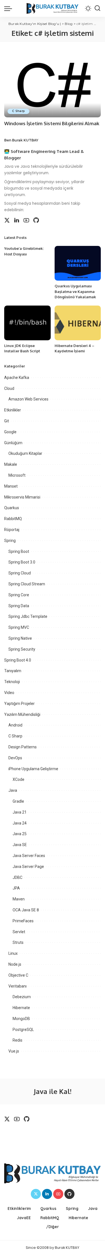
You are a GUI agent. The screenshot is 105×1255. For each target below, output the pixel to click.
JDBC (17, 877)
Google (10, 432)
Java (12, 790)
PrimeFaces (23, 921)
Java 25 (20, 834)
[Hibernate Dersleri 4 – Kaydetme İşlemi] (78, 323)
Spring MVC (18, 627)
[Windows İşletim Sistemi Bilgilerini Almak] (52, 84)
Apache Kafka (16, 377)
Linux (13, 953)
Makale (10, 464)
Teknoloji (12, 681)
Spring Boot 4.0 (17, 660)
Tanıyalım (12, 671)
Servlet (19, 932)
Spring (10, 540)
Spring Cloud (19, 573)
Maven (19, 899)
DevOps (15, 758)
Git (6, 421)
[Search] (97, 8)
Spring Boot (18, 551)
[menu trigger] (9, 8)
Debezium (22, 997)
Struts (18, 942)
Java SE (20, 844)
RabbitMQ (13, 518)
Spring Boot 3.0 (21, 562)
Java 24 (20, 823)
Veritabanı (17, 986)
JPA (16, 888)
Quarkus (11, 508)
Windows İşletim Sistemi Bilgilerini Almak (51, 123)
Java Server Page (28, 866)
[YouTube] (26, 220)
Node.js (14, 964)
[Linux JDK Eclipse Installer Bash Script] (27, 323)
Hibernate (21, 1007)
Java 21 (20, 812)
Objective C (18, 975)
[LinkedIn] (16, 220)
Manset (11, 486)
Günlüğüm (13, 443)
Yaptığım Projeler (19, 703)
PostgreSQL (23, 1029)
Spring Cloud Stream (26, 584)
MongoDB (21, 1018)
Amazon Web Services (28, 399)
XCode (18, 779)
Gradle (18, 801)
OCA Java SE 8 (26, 910)
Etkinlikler (12, 410)
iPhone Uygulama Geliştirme (33, 769)
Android (15, 725)
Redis (17, 1040)
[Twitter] (7, 220)
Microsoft (16, 475)
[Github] (36, 220)
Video (9, 692)
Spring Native (20, 638)
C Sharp (18, 111)
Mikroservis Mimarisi (22, 497)
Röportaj (11, 529)
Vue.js (13, 1051)
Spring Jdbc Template (27, 616)
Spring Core (18, 595)
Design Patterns (22, 747)
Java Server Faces (29, 855)
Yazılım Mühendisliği (22, 714)
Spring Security (21, 649)
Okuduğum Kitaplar (25, 453)
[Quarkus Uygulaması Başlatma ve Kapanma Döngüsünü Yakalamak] (78, 263)
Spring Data (18, 606)
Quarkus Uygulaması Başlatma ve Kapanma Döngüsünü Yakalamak (75, 291)
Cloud (9, 388)
